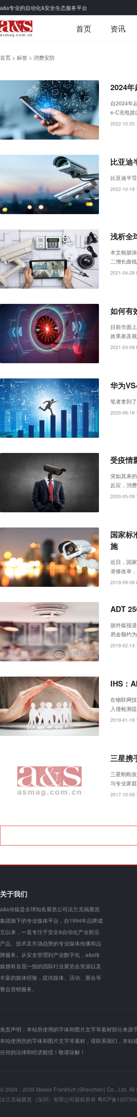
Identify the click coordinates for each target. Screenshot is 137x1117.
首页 (83, 28)
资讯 (118, 28)
